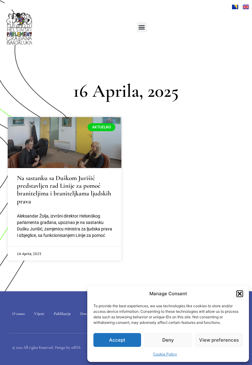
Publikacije (62, 313)
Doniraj (86, 313)
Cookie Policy (165, 354)
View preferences (219, 340)
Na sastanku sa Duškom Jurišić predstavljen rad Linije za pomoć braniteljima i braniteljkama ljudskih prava (64, 189)
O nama (18, 313)
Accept (117, 340)
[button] (240, 294)
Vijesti (39, 313)
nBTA (76, 347)
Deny (168, 340)
